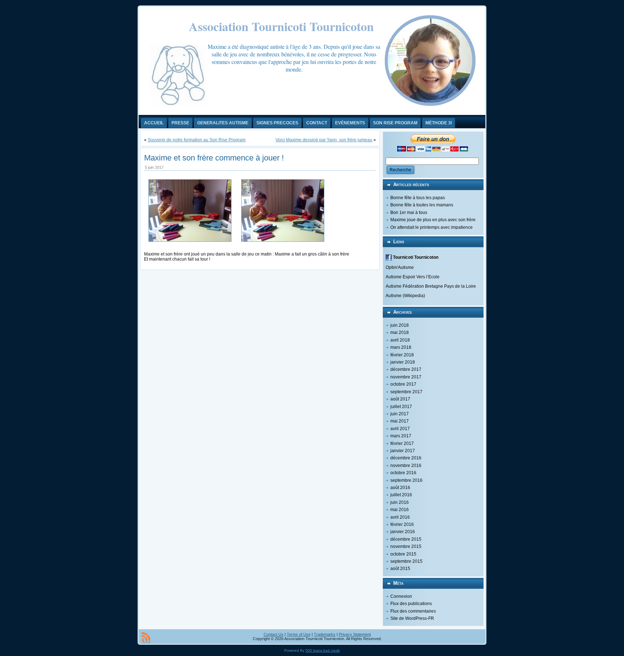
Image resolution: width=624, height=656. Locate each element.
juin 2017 (399, 413)
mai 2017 (399, 421)
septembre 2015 (406, 561)
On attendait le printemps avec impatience (431, 227)
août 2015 (400, 568)
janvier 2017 (402, 450)
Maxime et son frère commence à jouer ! (214, 157)
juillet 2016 (401, 494)
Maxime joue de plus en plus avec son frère (433, 219)
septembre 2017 (406, 391)
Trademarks (324, 634)
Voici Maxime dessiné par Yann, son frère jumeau (324, 139)
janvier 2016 (402, 531)
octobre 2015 (403, 554)
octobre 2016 (403, 472)
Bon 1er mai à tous (408, 212)
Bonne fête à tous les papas (417, 197)
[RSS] (146, 638)
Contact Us (273, 634)
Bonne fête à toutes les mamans (421, 204)
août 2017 (400, 399)
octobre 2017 (403, 384)
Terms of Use (299, 634)
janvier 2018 (402, 362)
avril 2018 (400, 340)
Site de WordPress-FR (412, 618)
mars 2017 (400, 435)
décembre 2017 (405, 369)
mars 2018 (400, 347)
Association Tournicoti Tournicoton (281, 26)
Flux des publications (411, 603)
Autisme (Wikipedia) (405, 295)
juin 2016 (399, 502)
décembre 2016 (405, 457)
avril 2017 (400, 428)
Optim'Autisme (400, 267)
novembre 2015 (405, 546)
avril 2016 (400, 517)
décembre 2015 (405, 539)
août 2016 (400, 487)
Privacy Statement (355, 634)
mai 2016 (399, 509)
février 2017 (402, 443)
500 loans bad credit (323, 650)
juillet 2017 (401, 406)
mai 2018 (399, 332)
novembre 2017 (405, 377)
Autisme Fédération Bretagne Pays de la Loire (431, 286)
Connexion (401, 596)
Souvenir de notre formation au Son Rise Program (197, 139)
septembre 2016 (406, 480)
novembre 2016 (405, 465)
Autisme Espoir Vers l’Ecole (412, 276)
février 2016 (402, 524)
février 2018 (402, 354)
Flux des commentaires (413, 611)
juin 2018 (399, 325)
